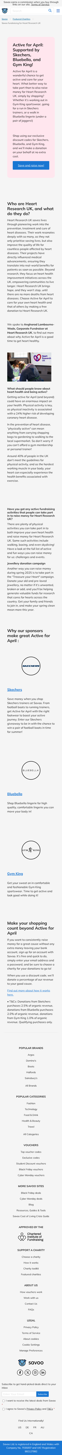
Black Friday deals (31, 1192)
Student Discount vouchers (31, 1163)
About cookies (31, 1338)
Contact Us (31, 1303)
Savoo (5, 19)
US (19, 1427)
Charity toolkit (31, 1268)
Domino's (31, 1060)
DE (27, 1427)
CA (31, 1433)
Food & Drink (31, 1115)
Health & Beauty (31, 1120)
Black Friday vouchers (31, 1169)
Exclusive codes (31, 1157)
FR (34, 1427)
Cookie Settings (31, 1344)
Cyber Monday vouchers (31, 1175)
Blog (31, 1204)
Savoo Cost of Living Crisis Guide (31, 1216)
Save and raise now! (31, 165)
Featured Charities (21, 19)
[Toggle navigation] (58, 11)
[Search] (50, 11)
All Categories (31, 1134)
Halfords (31, 1072)
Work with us (31, 1297)
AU (42, 1427)
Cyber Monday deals (31, 1198)
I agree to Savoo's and (30, 1408)
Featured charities (31, 1274)
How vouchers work (31, 1292)
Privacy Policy (31, 1327)
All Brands (31, 1085)
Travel (31, 1126)
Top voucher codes (31, 1151)
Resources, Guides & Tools (31, 1210)
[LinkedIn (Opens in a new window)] (43, 1373)
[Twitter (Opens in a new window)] (28, 1373)
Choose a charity (31, 1256)
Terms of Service (40, 4)
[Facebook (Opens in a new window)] (20, 1373)
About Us (31, 1285)
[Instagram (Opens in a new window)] (35, 1373)
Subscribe (42, 1394)
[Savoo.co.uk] (5, 10)
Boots (31, 1066)
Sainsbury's (31, 1078)
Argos (31, 1054)
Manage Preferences (31, 1350)
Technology (31, 1109)
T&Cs (50, 1408)
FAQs (31, 1309)
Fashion (31, 1103)
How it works (31, 1262)
